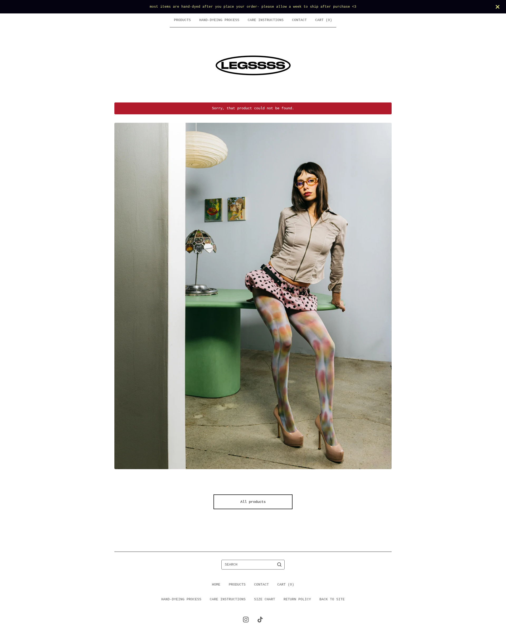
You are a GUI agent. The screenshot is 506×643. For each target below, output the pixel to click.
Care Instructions (266, 20)
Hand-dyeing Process (219, 20)
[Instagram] (246, 620)
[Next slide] (385, 292)
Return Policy (297, 599)
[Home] (253, 65)
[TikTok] (260, 620)
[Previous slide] (121, 292)
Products (182, 20)
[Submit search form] (279, 564)
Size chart (264, 599)
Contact (299, 20)
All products (253, 502)
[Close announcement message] (497, 7)
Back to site (332, 599)
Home (216, 585)
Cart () (323, 20)
